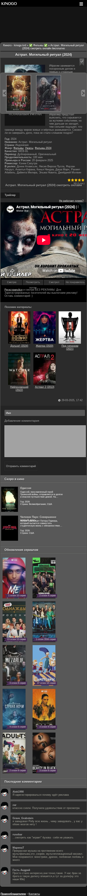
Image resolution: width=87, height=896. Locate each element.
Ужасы (29, 148)
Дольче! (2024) (19, 345)
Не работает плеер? (71, 200)
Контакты (34, 893)
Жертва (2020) (44, 345)
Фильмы (18, 148)
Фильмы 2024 (43, 148)
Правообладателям (13, 893)
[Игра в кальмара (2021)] (18, 93)
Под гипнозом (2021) (70, 347)
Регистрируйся (13, 289)
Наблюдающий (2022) (19, 388)
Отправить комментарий (21, 466)
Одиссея (25, 488)
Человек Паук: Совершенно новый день (38, 518)
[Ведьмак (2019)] (48, 93)
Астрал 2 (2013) (44, 386)
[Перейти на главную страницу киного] (9, 3)
